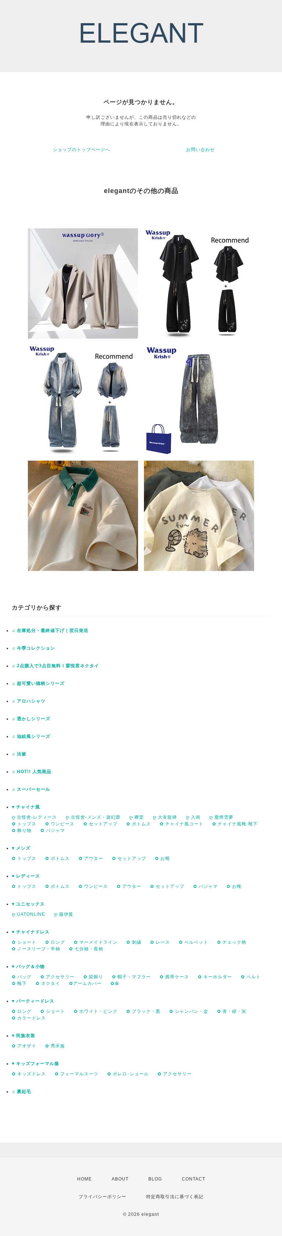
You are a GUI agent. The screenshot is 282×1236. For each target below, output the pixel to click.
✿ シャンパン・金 (188, 1011)
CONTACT (193, 1179)
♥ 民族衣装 (23, 1035)
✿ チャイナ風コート (181, 823)
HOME (84, 1179)
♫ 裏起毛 (21, 1091)
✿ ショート (24, 942)
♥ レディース (26, 876)
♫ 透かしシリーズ (31, 718)
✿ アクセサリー (57, 976)
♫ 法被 (19, 754)
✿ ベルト (251, 976)
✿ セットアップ (100, 823)
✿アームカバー (85, 983)
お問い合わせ (200, 149)
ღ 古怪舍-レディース (34, 817)
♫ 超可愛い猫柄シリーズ (38, 683)
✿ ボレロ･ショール (128, 1073)
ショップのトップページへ (81, 149)
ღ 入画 (193, 817)
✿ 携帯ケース (174, 976)
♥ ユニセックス (28, 904)
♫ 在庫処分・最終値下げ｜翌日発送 (50, 630)
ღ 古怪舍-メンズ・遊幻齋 (93, 817)
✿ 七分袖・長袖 (86, 948)
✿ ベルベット (193, 942)
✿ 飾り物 (22, 830)
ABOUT (120, 1179)
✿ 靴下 (19, 983)
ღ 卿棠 (136, 817)
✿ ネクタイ (48, 983)
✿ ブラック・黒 (143, 1011)
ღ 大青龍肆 (165, 817)
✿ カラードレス (29, 1018)
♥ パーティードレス (33, 1001)
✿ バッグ (22, 976)
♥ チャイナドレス (31, 932)
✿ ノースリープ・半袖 (36, 948)
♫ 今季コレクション (33, 648)
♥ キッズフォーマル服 (35, 1063)
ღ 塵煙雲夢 (221, 817)
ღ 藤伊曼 (63, 914)
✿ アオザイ (24, 1046)
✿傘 (115, 983)
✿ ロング (55, 942)
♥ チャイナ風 (26, 807)
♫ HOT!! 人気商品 (31, 771)
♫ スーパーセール (31, 789)
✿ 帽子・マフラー (131, 976)
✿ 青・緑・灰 (231, 1011)
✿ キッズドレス (29, 1073)
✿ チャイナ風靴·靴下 (235, 823)
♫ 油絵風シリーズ (31, 736)
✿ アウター (91, 858)
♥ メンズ (21, 848)
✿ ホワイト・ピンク (96, 1011)
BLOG (155, 1179)
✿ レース (160, 942)
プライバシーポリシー (102, 1196)
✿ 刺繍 (133, 942)
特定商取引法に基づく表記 (174, 1196)
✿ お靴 (162, 858)
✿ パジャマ (52, 830)
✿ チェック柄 (231, 942)
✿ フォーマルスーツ (76, 1073)
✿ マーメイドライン (96, 942)
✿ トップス (24, 823)
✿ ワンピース (60, 823)
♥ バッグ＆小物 (28, 966)
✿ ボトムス (138, 823)
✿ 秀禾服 (55, 1046)
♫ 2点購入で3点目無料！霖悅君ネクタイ (55, 665)
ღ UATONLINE (28, 914)
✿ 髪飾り (93, 976)
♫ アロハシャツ (29, 701)
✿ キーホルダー (215, 976)
